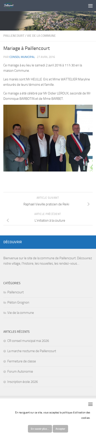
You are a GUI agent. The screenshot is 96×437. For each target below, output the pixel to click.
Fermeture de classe (21, 361)
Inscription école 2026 (22, 382)
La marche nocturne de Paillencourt (31, 351)
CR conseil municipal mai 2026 (28, 341)
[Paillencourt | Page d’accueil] (10, 5)
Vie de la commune (41, 36)
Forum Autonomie (20, 372)
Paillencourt (13, 36)
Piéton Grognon (18, 302)
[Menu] (90, 5)
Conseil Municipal (22, 57)
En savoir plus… (40, 428)
